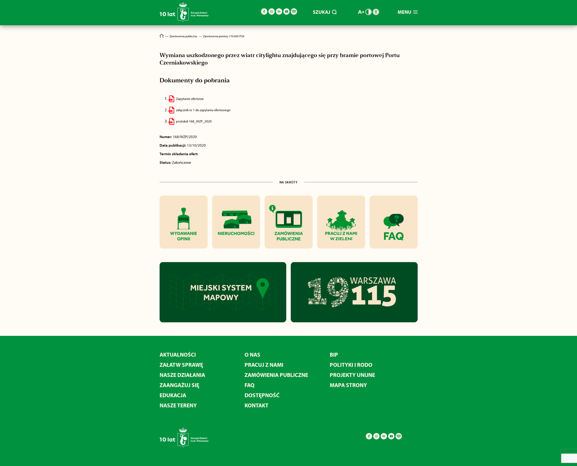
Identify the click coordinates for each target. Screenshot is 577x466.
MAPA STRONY (348, 384)
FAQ (249, 384)
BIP (334, 354)
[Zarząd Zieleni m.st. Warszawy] (184, 21)
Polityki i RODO (351, 364)
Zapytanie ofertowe (190, 99)
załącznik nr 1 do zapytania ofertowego (203, 110)
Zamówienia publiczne (276, 374)
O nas (252, 354)
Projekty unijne (352, 374)
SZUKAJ (321, 12)
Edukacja (173, 395)
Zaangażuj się (179, 384)
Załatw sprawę (181, 364)
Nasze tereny (178, 405)
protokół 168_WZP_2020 (194, 121)
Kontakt (256, 405)
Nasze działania (182, 374)
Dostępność (262, 395)
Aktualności (178, 354)
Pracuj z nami (264, 364)
